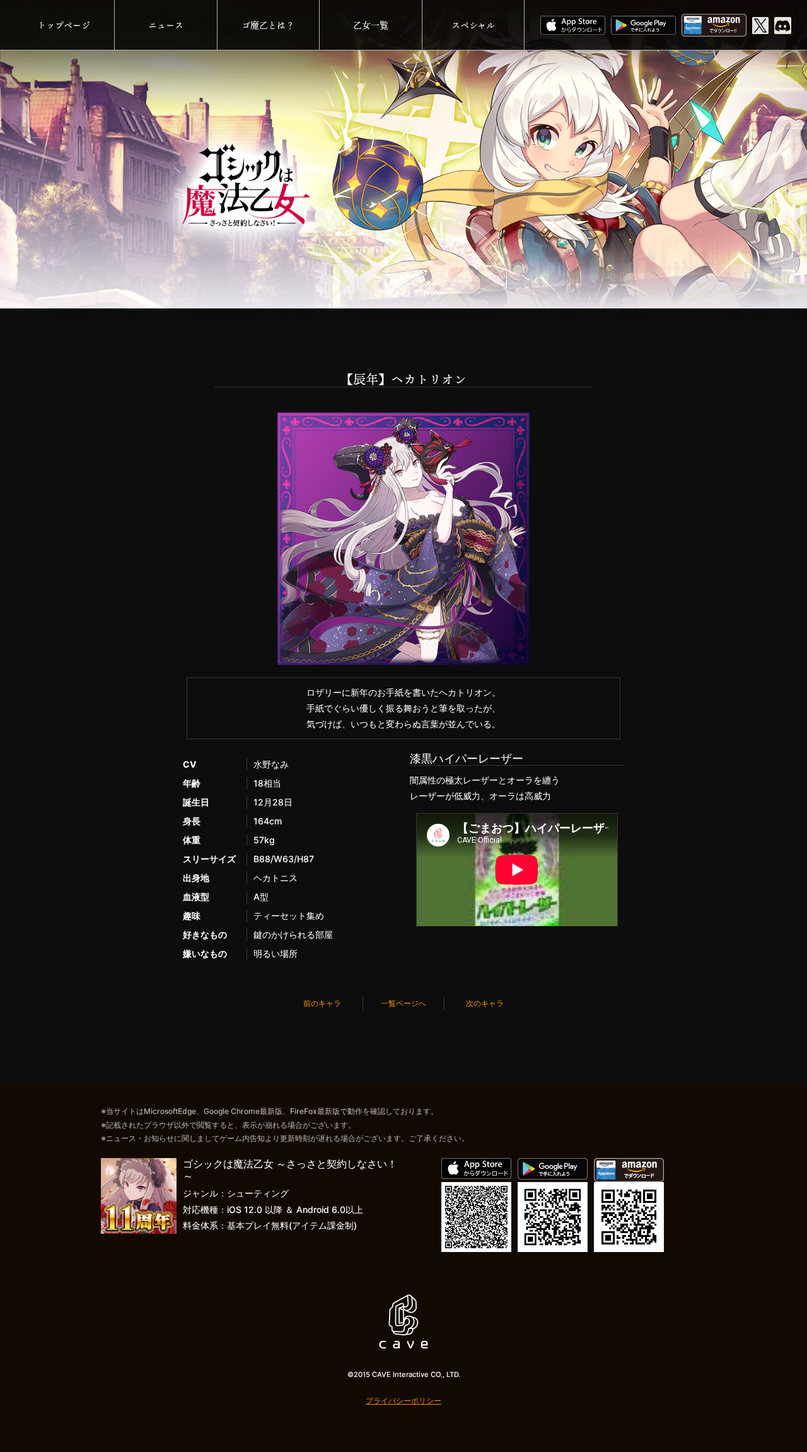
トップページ (63, 25)
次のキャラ (485, 1003)
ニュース (165, 25)
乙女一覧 (370, 25)
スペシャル (473, 25)
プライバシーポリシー (403, 1400)
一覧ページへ (403, 1003)
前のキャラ (322, 1003)
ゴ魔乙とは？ (267, 25)
